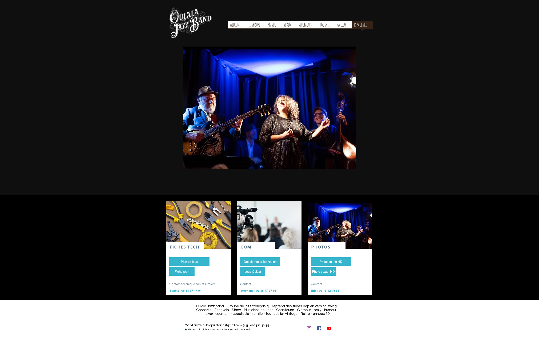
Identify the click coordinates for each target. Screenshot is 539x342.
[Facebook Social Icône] (319, 328)
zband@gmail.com (228, 325)
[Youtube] (329, 328)
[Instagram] (309, 328)
